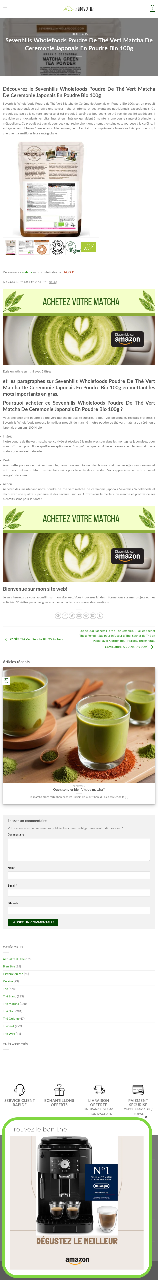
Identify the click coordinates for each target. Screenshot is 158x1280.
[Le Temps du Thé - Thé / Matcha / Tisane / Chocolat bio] (79, 8)
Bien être (9, 966)
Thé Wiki (9, 1033)
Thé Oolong (11, 1018)
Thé (5, 988)
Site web (13, 903)
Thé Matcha (79, 34)
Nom (11, 867)
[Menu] (5, 9)
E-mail (12, 885)
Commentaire (17, 834)
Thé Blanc (9, 996)
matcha (27, 272)
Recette (8, 981)
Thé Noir (9, 1011)
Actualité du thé (14, 959)
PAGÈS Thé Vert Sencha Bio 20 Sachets (36, 639)
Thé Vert (8, 1026)
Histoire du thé (13, 974)
